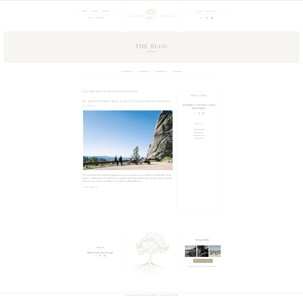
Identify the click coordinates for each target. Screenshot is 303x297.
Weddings (144, 71)
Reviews (100, 17)
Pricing (106, 11)
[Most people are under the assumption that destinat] (215, 251)
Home (84, 11)
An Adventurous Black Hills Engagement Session (126, 101)
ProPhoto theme (169, 295)
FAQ (89, 17)
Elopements (127, 71)
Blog (200, 11)
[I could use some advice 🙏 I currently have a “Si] (190, 251)
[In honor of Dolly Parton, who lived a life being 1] (203, 251)
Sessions (177, 71)
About (95, 11)
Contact (210, 11)
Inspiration (160, 71)
